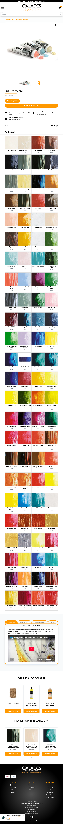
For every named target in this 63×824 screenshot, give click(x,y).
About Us (49, 785)
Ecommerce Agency (26, 820)
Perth (13, 792)
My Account (31, 785)
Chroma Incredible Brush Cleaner (50, 704)
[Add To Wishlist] (55, 25)
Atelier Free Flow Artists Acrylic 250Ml (31, 704)
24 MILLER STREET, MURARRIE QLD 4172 (31, 803)
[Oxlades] (31, 7)
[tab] (11, 622)
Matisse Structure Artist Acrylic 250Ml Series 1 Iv (13, 747)
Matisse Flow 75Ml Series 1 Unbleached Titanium (31, 747)
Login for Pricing (31, 106)
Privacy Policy (50, 795)
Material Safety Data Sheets (31, 625)
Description (11, 622)
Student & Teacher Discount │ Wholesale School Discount (31, 1)
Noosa (14, 787)
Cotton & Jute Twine (13, 703)
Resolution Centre (31, 790)
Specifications (24, 622)
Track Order (31, 787)
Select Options (12, 101)
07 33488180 (32, 811)
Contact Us (50, 787)
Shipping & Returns (39, 622)
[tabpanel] (13, 699)
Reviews (53, 622)
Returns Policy (50, 797)
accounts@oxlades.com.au (31, 813)
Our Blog (50, 790)
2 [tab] (32, 715)
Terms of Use (50, 792)
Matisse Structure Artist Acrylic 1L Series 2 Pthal (50, 747)
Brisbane (14, 785)
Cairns (14, 790)
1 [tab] (30, 715)
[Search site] (60, 14)
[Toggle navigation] (2, 7)
